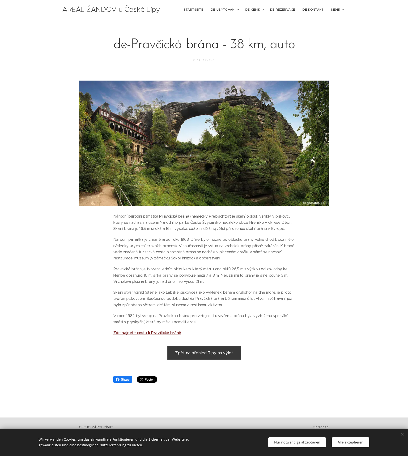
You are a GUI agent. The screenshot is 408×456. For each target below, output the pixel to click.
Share (125, 379)
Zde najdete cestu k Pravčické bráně (147, 332)
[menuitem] (195, 10)
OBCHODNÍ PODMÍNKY (96, 427)
